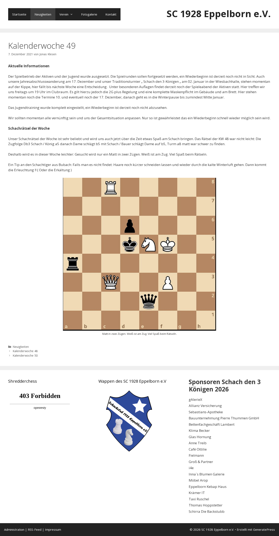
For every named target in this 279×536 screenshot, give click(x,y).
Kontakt (110, 14)
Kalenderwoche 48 (25, 351)
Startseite (19, 14)
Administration (14, 529)
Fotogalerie (89, 14)
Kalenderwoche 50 (25, 355)
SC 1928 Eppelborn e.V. (218, 13)
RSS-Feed (34, 529)
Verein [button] (63, 14)
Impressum (53, 529)
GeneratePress (264, 529)
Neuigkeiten (43, 14)
